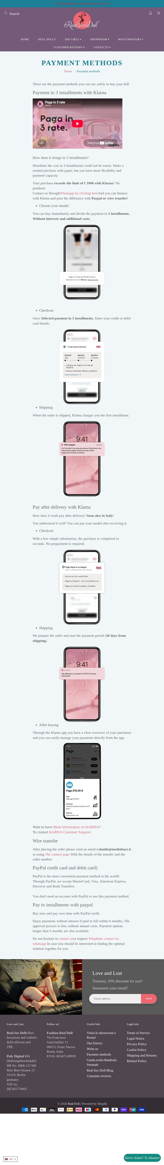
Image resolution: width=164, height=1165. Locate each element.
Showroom (99, 39)
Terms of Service (138, 1033)
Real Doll (74, 1103)
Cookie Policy (136, 1050)
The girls (72, 39)
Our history (94, 1043)
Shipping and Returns (142, 1055)
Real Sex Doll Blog (100, 1070)
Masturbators (130, 39)
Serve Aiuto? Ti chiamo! (142, 1158)
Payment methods (99, 1054)
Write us (92, 1049)
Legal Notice (135, 1038)
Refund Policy (137, 1061)
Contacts (101, 47)
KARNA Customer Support (69, 832)
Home (25, 39)
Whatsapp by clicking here (79, 193)
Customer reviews (68, 47)
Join (149, 998)
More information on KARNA (76, 827)
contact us (66, 939)
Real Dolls (47, 39)
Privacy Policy (137, 1044)
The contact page (57, 854)
